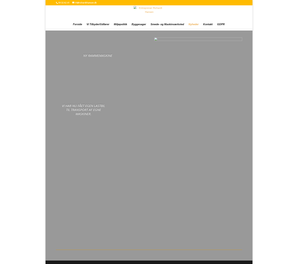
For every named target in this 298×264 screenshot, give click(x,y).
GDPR (221, 24)
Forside (77, 24)
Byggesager (139, 24)
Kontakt (208, 24)
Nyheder (193, 24)
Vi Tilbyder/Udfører (98, 24)
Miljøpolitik (120, 24)
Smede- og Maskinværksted (167, 24)
